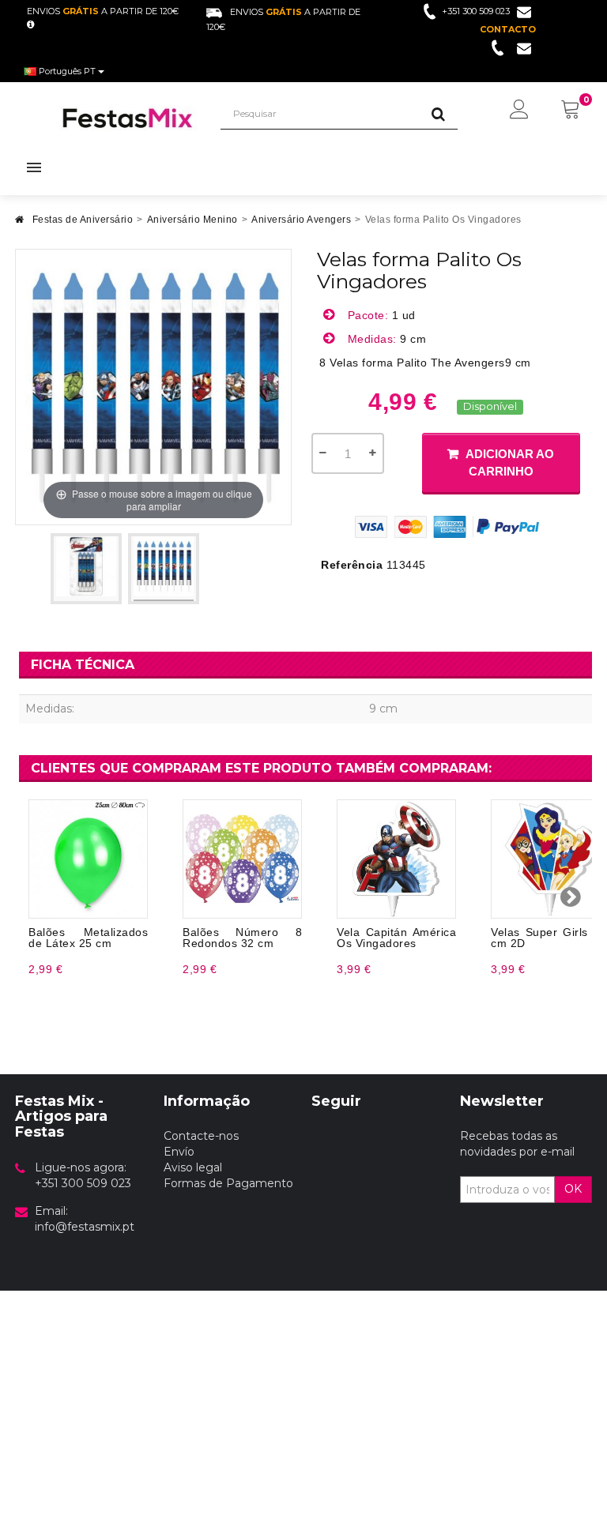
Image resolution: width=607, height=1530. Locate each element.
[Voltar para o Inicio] (20, 224)
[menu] (519, 110)
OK (573, 1189)
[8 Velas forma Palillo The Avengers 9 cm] (86, 568)
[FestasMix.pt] (128, 118)
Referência (352, 564)
